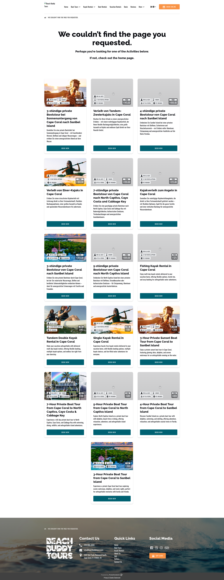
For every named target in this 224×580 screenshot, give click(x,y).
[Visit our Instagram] (161, 547)
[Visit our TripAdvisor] (166, 547)
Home (66, 6)
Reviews (133, 6)
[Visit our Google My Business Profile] (156, 547)
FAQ (115, 556)
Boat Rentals (102, 6)
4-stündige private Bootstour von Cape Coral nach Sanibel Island (157, 114)
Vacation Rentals (115, 6)
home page (126, 58)
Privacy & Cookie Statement (112, 577)
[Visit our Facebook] (151, 547)
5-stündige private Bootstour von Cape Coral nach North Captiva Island (111, 269)
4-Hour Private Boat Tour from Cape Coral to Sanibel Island (158, 408)
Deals (126, 6)
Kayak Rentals (119, 550)
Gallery (116, 559)
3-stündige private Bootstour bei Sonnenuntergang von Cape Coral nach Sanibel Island (63, 118)
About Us (117, 553)
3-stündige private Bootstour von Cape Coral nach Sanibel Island (64, 269)
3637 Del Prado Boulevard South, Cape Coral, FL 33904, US (95, 556)
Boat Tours (118, 547)
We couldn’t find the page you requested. (63, 17)
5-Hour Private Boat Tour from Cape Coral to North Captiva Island (110, 408)
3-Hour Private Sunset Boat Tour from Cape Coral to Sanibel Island (158, 341)
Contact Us (118, 561)
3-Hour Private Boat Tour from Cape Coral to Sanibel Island (111, 478)
